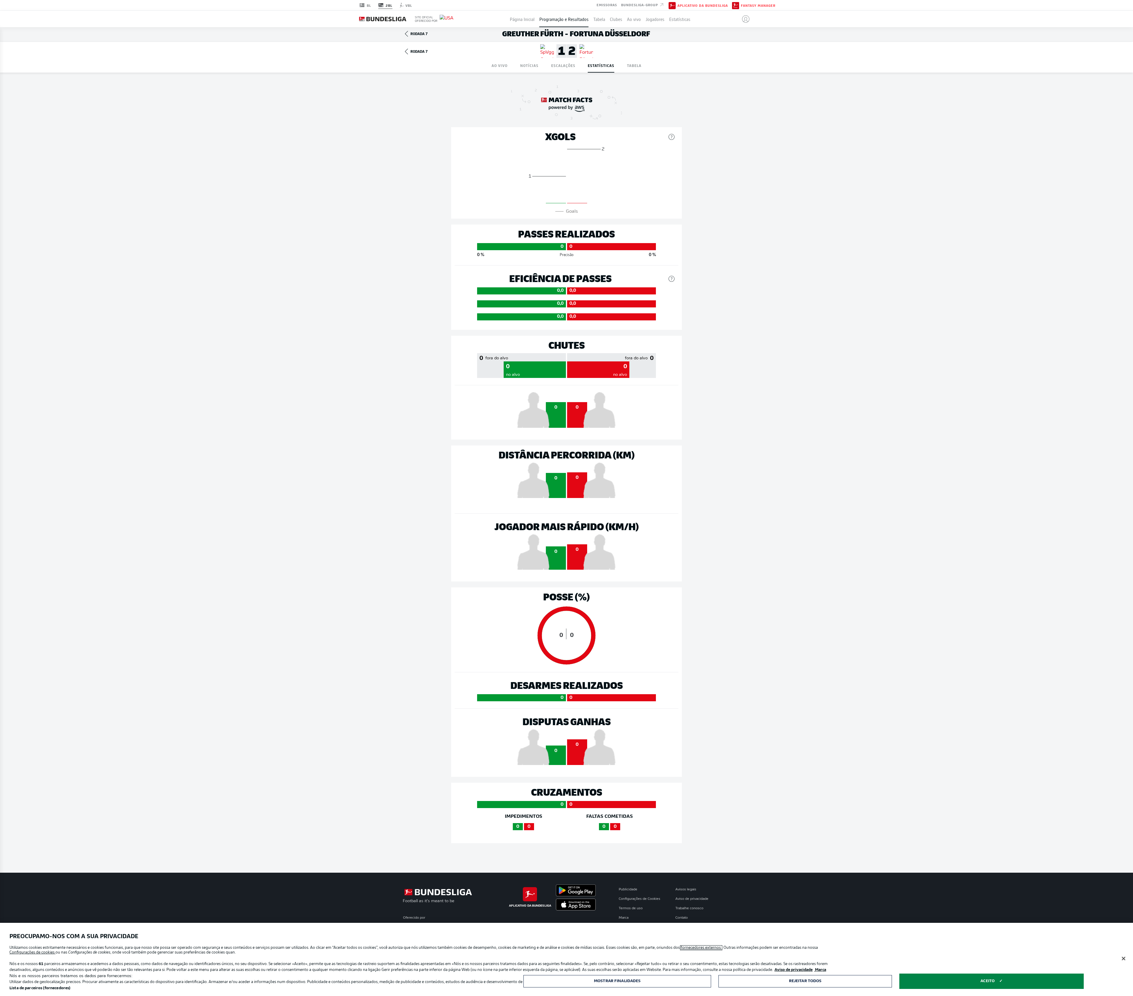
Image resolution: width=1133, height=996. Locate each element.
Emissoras (607, 4)
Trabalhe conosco (689, 908)
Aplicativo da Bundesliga (702, 5)
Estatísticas (679, 19)
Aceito (987, 981)
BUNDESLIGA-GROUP (640, 4)
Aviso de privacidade (691, 899)
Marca (623, 918)
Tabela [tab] (634, 65)
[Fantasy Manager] (735, 5)
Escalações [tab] (563, 65)
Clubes (616, 19)
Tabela (599, 19)
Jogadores (655, 19)
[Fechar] (1123, 958)
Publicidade (628, 889)
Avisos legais (685, 889)
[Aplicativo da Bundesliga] (672, 5)
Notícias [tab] (529, 65)
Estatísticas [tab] (601, 65)
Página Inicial (522, 19)
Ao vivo (634, 19)
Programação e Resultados (564, 19)
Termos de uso (631, 908)
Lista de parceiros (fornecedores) (39, 988)
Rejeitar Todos (805, 981)
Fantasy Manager (758, 5)
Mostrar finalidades (617, 981)
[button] (743, 19)
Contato (681, 918)
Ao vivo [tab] (499, 65)
